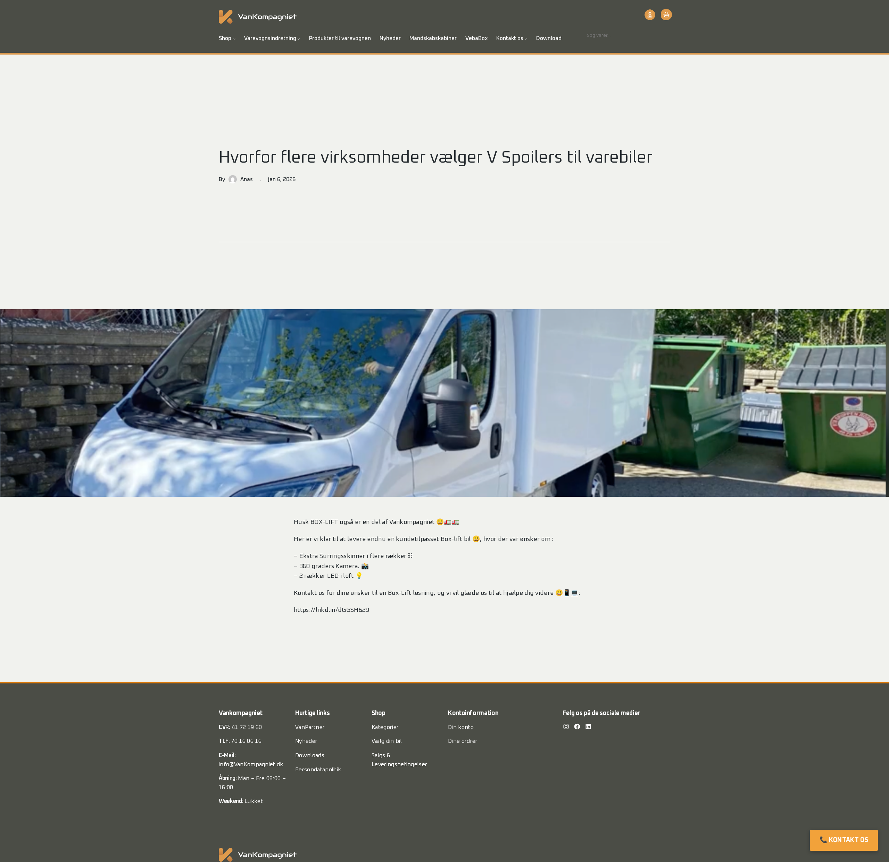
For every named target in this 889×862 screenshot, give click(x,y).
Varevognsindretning (270, 38)
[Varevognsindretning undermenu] (298, 38)
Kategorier (385, 727)
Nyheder (306, 741)
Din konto (461, 727)
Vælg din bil (387, 741)
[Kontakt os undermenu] (525, 38)
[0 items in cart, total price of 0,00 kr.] (665, 14)
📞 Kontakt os (844, 840)
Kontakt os (509, 38)
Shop (225, 38)
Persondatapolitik (318, 769)
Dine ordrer (463, 741)
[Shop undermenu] (234, 38)
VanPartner (310, 727)
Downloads (309, 755)
